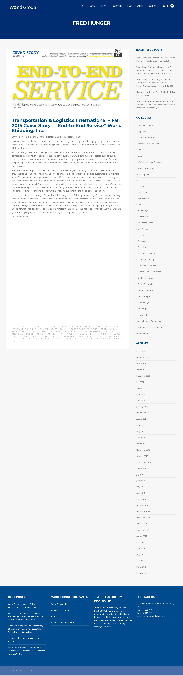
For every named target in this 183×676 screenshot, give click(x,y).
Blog (130, 6)
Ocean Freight (88, 334)
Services (104, 6)
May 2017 (140, 431)
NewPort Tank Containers (40, 334)
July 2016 (140, 474)
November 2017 (143, 412)
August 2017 (141, 419)
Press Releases (143, 229)
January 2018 (142, 406)
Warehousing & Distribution (45, 339)
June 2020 (140, 394)
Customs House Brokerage (149, 271)
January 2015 (142, 573)
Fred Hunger (72, 331)
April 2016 (140, 493)
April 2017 (140, 437)
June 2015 (140, 548)
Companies (118, 6)
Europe (57, 331)
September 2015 (143, 530)
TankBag (69, 336)
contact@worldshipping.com (155, 616)
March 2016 (141, 499)
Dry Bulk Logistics (39, 331)
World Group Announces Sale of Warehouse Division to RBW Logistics (155, 59)
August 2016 (141, 468)
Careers (141, 6)
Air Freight (50, 326)
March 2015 (141, 567)
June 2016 (140, 480)
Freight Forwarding (95, 331)
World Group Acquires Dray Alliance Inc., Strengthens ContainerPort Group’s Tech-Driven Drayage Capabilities (154, 82)
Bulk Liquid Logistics (90, 326)
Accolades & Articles (28, 326)
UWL (100, 336)
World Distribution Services (83, 339)
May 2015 (140, 554)
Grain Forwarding (145, 290)
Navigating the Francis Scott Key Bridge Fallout (156, 92)
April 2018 (140, 400)
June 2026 (140, 351)
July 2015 (140, 542)
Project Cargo (21, 336)
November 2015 (143, 517)
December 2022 (143, 376)
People (116, 334)
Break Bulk (67, 326)
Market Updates (143, 174)
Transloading (86, 336)
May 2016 (140, 486)
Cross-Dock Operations (83, 329)
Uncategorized (142, 333)
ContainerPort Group (53, 329)
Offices (104, 334)
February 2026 (142, 357)
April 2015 (140, 560)
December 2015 (143, 511)
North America (67, 334)
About (93, 6)
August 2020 (141, 388)
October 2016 (142, 456)
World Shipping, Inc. (146, 168)
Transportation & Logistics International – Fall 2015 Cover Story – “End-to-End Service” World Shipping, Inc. (67, 125)
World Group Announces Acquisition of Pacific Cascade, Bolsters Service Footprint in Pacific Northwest (156, 104)
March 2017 (141, 443)
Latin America (143, 192)
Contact (153, 6)
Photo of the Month (144, 222)
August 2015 (141, 536)
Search (172, 6)
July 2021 (140, 382)
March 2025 (141, 363)
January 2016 (142, 505)
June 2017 (140, 425)
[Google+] (167, 6)
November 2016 (143, 450)
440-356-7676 (147, 610)
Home (83, 6)
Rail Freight (40, 336)
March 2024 (141, 369)
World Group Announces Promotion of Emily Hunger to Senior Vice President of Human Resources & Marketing (155, 70)
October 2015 (142, 523)
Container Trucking (24, 329)
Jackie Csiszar (144, 216)
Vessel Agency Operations (149, 321)
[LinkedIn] (164, 6)
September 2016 (143, 462)
